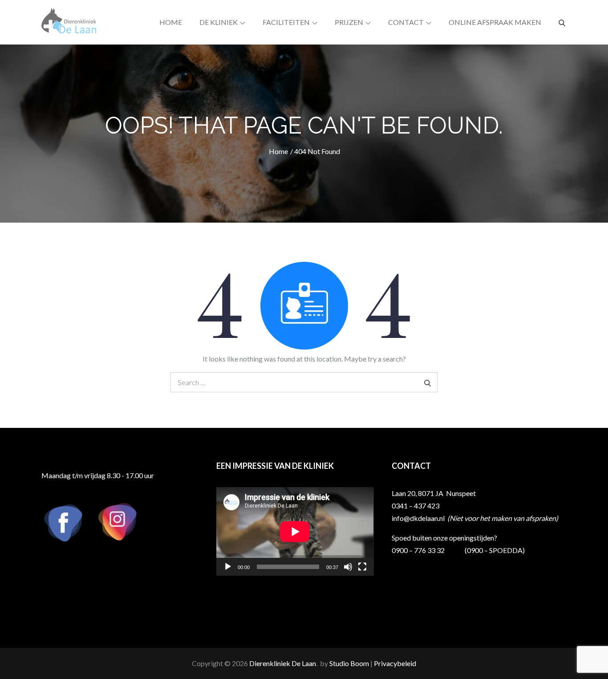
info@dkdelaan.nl (419, 518)
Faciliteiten (286, 22)
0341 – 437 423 (415, 505)
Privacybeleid (395, 663)
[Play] (227, 566)
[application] (294, 531)
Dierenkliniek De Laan (282, 663)
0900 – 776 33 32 (418, 550)
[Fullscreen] (362, 566)
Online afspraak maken (495, 22)
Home (170, 22)
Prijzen (349, 22)
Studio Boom (349, 663)
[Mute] (348, 566)
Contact (406, 22)
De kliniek (218, 22)
